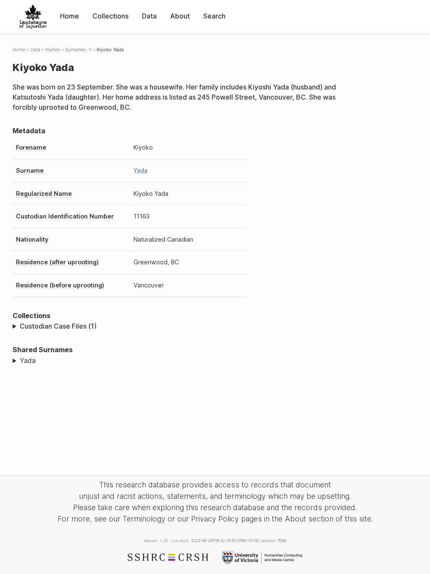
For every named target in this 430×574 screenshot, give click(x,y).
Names (52, 50)
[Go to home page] (33, 16)
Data (149, 16)
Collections (110, 16)
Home (69, 16)
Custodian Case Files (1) (58, 326)
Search (214, 16)
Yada (140, 170)
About (180, 16)
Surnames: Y (78, 50)
